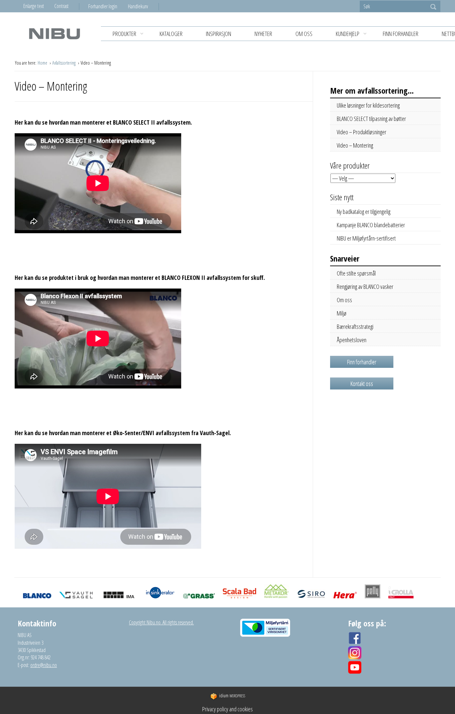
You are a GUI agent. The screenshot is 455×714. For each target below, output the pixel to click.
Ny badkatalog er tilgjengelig (363, 212)
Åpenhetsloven (351, 340)
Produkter (124, 34)
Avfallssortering (64, 63)
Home (43, 63)
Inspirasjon (218, 34)
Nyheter (263, 34)
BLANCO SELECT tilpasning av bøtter (371, 119)
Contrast (61, 6)
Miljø (341, 313)
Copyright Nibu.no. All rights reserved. (161, 622)
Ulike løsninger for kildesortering (368, 105)
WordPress (232, 696)
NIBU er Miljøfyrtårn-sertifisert (366, 238)
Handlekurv (138, 6)
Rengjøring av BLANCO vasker (365, 287)
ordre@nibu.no (43, 665)
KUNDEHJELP (347, 34)
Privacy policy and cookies (227, 709)
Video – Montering (355, 145)
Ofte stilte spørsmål (356, 273)
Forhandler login (102, 6)
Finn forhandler (400, 34)
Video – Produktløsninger (361, 132)
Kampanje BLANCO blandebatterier (371, 225)
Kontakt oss (361, 383)
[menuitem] (108, 6)
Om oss (303, 34)
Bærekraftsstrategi (355, 327)
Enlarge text (33, 6)
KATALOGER (171, 34)
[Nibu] (54, 33)
